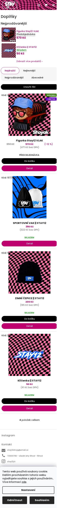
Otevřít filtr (29, 87)
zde (24, 482)
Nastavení (28, 490)
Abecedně (37, 77)
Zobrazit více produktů (28, 61)
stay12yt (11, 461)
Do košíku (29, 161)
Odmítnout (14, 500)
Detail (29, 168)
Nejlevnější (29, 70)
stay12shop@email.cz (17, 450)
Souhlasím (42, 500)
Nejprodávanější (14, 77)
